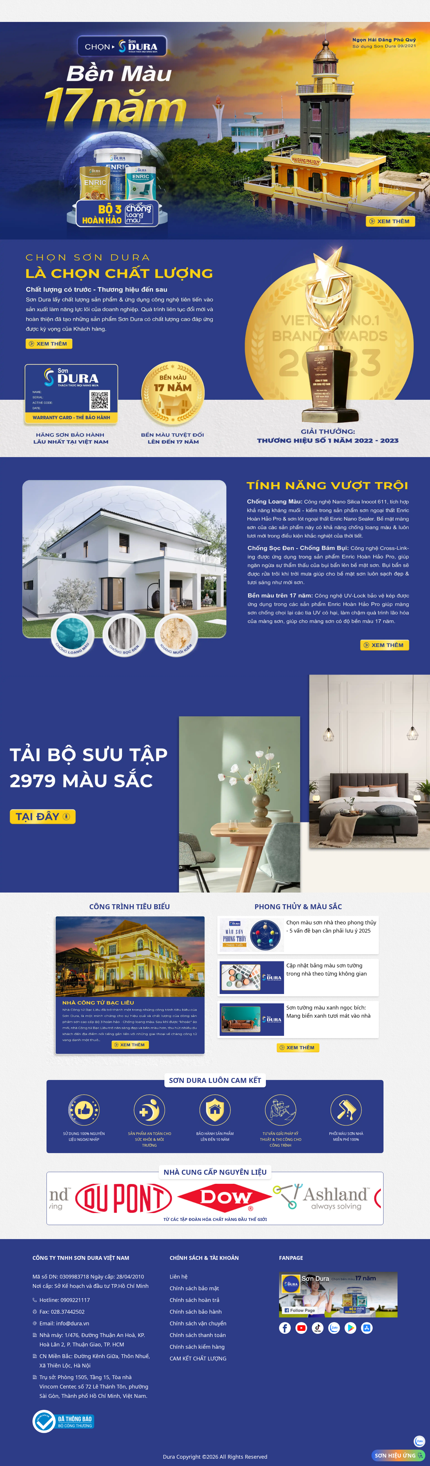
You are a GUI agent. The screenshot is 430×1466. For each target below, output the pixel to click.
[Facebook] (285, 1328)
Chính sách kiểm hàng (197, 1346)
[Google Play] (350, 1328)
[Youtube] (301, 1328)
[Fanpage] (338, 1295)
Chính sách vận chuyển (198, 1323)
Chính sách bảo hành (196, 1311)
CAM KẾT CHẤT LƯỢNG (198, 1358)
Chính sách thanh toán (198, 1334)
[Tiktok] (318, 1328)
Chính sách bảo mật (194, 1288)
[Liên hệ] (334, 1328)
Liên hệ (179, 1276)
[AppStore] (367, 1328)
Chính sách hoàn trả (194, 1299)
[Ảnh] (63, 1421)
